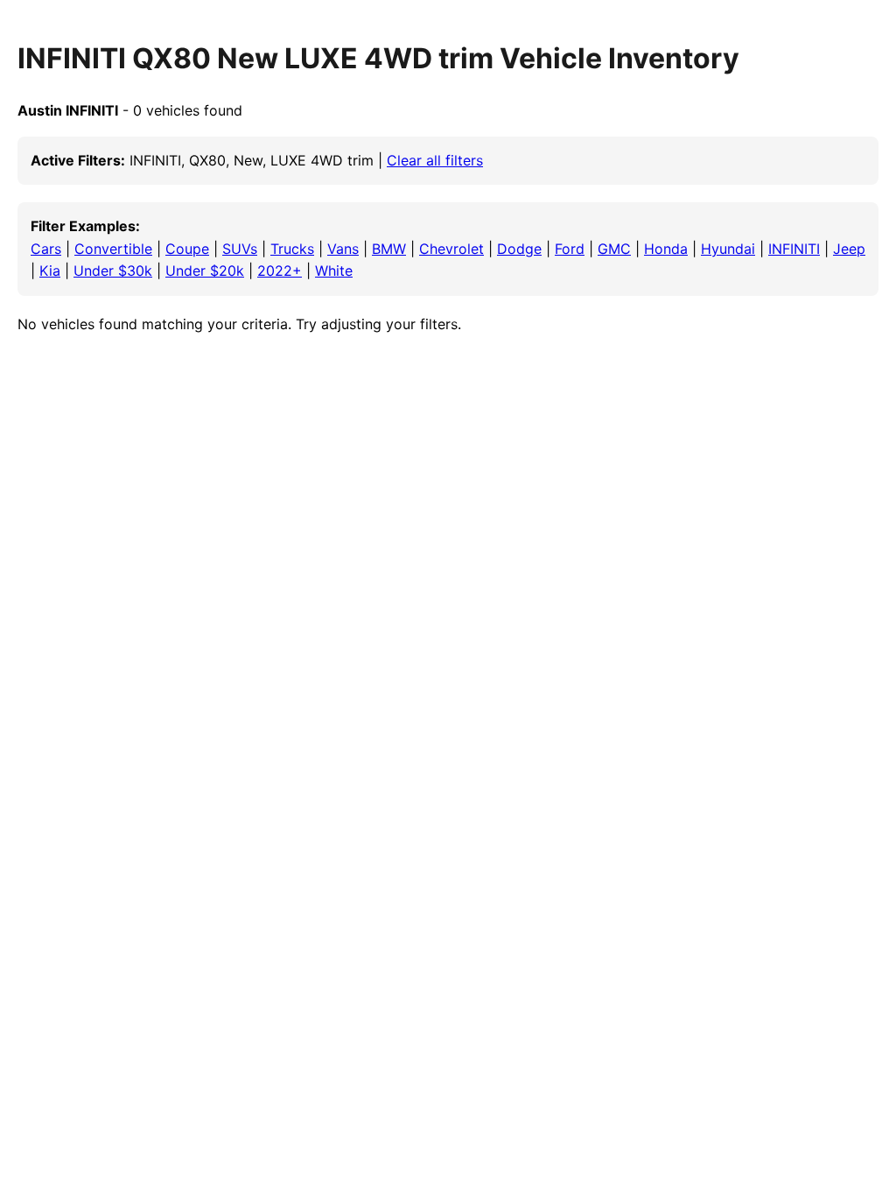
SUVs (239, 248)
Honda (666, 248)
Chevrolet (451, 248)
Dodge (519, 248)
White (334, 270)
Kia (49, 270)
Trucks (292, 248)
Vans (343, 248)
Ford (569, 248)
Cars (46, 248)
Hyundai (728, 248)
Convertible (113, 248)
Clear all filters (435, 160)
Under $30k (113, 270)
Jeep (849, 248)
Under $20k (204, 270)
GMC (614, 248)
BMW (389, 248)
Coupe (187, 248)
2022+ (279, 270)
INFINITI (794, 248)
